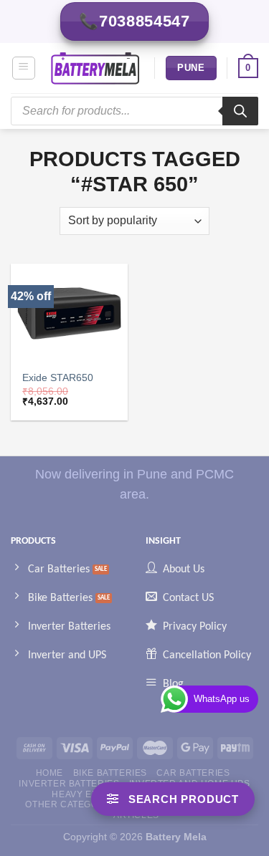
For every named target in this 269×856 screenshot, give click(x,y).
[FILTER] (173, 799)
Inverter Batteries (69, 784)
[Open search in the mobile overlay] (134, 111)
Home (49, 773)
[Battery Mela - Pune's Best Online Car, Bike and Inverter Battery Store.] (95, 68)
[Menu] (24, 68)
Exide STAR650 (57, 377)
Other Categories (72, 804)
